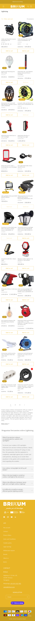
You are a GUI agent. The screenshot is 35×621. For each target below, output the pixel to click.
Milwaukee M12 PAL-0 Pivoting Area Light (23, 136)
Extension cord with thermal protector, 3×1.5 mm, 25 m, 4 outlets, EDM (25, 355)
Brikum (14, 618)
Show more (4, 423)
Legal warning (7, 546)
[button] (3, 6)
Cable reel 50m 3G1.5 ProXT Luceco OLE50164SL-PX (25, 40)
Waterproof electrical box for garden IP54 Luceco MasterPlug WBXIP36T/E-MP (25, 197)
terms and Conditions (9, 539)
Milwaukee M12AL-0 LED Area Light (9, 289)
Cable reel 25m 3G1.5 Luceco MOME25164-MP (8, 40)
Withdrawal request (9, 550)
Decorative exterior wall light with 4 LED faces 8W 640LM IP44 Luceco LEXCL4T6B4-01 (25, 229)
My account (6, 527)
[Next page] (24, 405)
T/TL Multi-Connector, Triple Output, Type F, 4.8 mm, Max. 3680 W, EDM (8, 386)
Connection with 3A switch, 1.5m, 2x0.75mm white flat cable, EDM (8, 355)
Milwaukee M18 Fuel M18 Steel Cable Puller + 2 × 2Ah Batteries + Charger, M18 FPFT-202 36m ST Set (26, 322)
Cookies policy (7, 543)
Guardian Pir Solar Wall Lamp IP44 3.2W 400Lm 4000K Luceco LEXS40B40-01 (9, 229)
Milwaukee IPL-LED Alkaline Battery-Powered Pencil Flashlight (25, 73)
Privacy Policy (7, 535)
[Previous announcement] (3, 2)
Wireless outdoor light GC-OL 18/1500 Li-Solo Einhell (25, 259)
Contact (5, 531)
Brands (5, 554)
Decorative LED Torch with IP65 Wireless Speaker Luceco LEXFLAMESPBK (9, 104)
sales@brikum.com (9, 587)
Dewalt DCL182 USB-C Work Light (8, 259)
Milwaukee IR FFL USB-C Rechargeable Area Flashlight (9, 166)
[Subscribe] (27, 597)
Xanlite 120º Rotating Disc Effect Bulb (8, 72)
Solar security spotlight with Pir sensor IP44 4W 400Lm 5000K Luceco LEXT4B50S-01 (25, 290)
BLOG (5, 562)
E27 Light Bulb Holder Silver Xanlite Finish (25, 166)
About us (6, 558)
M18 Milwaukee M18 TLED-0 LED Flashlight (8, 136)
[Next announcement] (32, 2)
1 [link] (10, 405)
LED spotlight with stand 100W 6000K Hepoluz (9, 196)
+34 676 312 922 (15, 583)
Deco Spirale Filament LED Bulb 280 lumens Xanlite (8, 321)
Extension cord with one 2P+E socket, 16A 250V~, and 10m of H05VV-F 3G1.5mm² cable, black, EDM (25, 386)
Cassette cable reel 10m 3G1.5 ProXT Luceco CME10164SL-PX (25, 104)
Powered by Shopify (21, 618)
